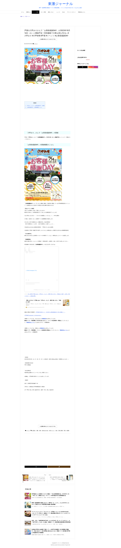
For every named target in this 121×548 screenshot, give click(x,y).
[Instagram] (93, 67)
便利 (40, 430)
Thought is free (67, 544)
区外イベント (52, 430)
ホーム (23, 16)
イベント (28, 16)
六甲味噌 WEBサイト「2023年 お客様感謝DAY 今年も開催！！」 (50, 312)
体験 (37, 430)
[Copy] (59, 467)
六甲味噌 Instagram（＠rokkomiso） (33, 315)
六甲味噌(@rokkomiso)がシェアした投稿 (41, 289)
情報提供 (42, 328)
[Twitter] (36, 467)
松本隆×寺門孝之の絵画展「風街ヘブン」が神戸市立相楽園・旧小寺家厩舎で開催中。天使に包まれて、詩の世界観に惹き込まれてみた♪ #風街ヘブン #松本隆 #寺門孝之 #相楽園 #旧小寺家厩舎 (51, 531)
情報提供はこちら (30, 322)
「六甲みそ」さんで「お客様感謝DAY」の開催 (34, 105)
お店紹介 (33, 430)
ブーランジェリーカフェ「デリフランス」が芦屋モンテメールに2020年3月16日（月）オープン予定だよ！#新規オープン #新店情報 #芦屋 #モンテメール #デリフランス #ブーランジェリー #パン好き (51, 513)
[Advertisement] (60, 22)
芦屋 (64, 430)
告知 (56, 430)
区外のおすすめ (45, 430)
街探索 (67, 430)
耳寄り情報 (60, 430)
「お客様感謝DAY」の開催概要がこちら (33, 107)
